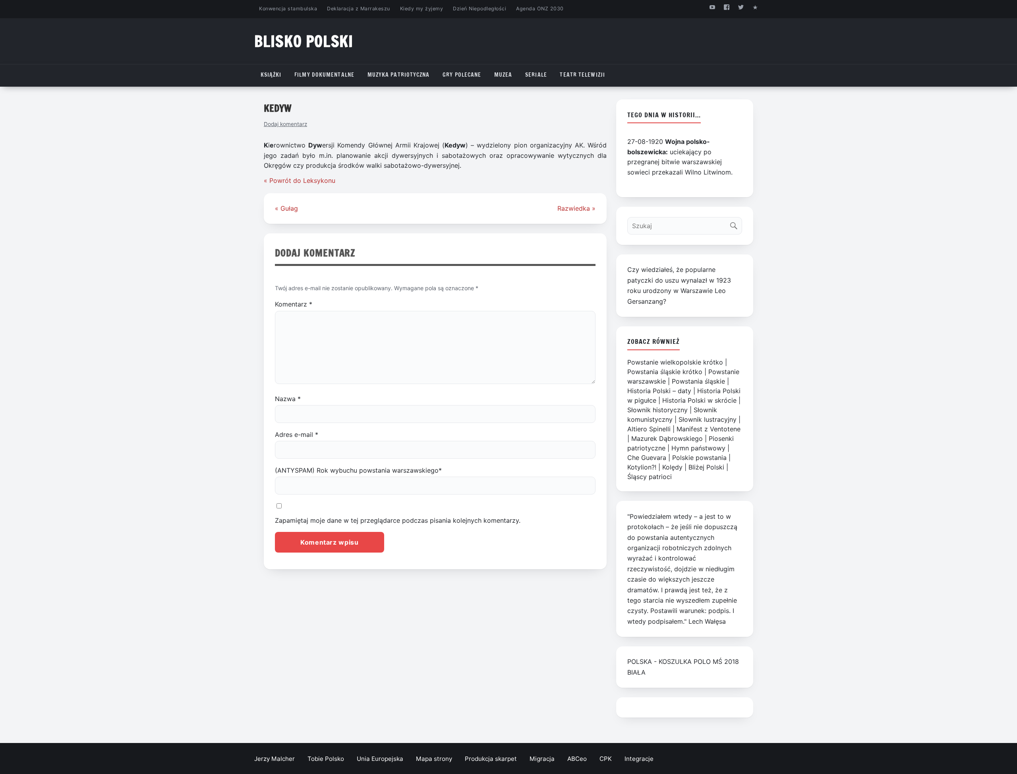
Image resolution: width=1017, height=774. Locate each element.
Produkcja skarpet (491, 758)
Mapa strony (434, 758)
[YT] (712, 7)
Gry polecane (462, 75)
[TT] (741, 7)
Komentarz (293, 304)
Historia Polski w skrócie (699, 400)
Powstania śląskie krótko (664, 372)
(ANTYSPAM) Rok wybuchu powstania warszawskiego (358, 470)
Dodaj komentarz (285, 124)
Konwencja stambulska (288, 9)
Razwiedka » (576, 208)
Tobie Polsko (325, 758)
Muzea (503, 75)
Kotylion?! (641, 467)
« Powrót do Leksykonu (299, 180)
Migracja (542, 758)
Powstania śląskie (698, 381)
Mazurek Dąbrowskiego (667, 438)
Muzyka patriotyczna (398, 75)
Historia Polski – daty (659, 391)
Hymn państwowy (698, 448)
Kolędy (672, 467)
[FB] (726, 7)
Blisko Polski (303, 41)
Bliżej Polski (706, 467)
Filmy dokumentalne (324, 75)
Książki (271, 75)
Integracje (639, 758)
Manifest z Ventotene (709, 429)
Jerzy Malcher (274, 758)
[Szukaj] (735, 224)
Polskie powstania (699, 458)
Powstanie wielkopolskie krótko (675, 362)
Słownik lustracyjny (708, 419)
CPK (605, 758)
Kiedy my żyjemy (421, 9)
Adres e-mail (296, 434)
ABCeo (577, 758)
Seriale (536, 75)
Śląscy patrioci (649, 477)
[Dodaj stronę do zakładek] (755, 7)
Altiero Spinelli (649, 429)
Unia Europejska (380, 758)
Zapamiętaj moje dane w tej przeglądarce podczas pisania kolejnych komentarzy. (397, 520)
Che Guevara (646, 458)
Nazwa (288, 399)
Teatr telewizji (582, 75)
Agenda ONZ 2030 (540, 9)
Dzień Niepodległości (479, 9)
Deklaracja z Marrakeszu (358, 9)
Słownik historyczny (657, 410)
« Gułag (286, 208)
